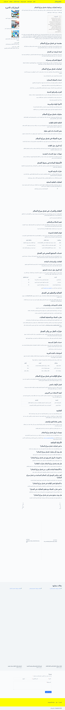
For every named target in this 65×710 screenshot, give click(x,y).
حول (56, 702)
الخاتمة (59, 30)
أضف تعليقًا (49, 682)
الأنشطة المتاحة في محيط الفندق (55, 23)
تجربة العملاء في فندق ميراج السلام (54, 21)
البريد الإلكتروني (35, 678)
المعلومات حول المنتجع (48, 288)
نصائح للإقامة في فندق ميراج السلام (54, 29)
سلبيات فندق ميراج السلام (56, 20)
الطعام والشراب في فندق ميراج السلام (54, 24)
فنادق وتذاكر (58, 1)
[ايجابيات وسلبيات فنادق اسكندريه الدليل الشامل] (52, 626)
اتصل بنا (60, 702)
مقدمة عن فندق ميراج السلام (55, 18)
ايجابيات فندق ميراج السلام (56, 19)
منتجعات (10, 1)
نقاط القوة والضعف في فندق (49, 437)
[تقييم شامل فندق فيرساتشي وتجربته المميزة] (32, 626)
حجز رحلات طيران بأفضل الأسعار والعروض (11, 48)
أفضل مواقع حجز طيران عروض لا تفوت (12, 18)
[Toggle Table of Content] (59, 17)
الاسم (49, 678)
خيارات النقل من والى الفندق (55, 28)
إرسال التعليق (48, 691)
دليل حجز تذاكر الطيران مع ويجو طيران (12, 44)
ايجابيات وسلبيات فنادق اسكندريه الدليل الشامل (54, 666)
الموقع (24, 678)
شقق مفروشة (23, 1)
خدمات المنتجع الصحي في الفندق (55, 25)
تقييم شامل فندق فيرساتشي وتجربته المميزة (34, 666)
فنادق (34, 1)
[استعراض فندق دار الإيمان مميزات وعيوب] (12, 626)
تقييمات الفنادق (16, 1)
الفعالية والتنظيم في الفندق (56, 26)
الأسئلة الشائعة (57, 31)
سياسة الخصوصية (51, 702)
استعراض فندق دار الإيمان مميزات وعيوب (15, 666)
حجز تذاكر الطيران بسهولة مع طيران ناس (12, 28)
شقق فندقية (29, 1)
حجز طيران (6, 1)
